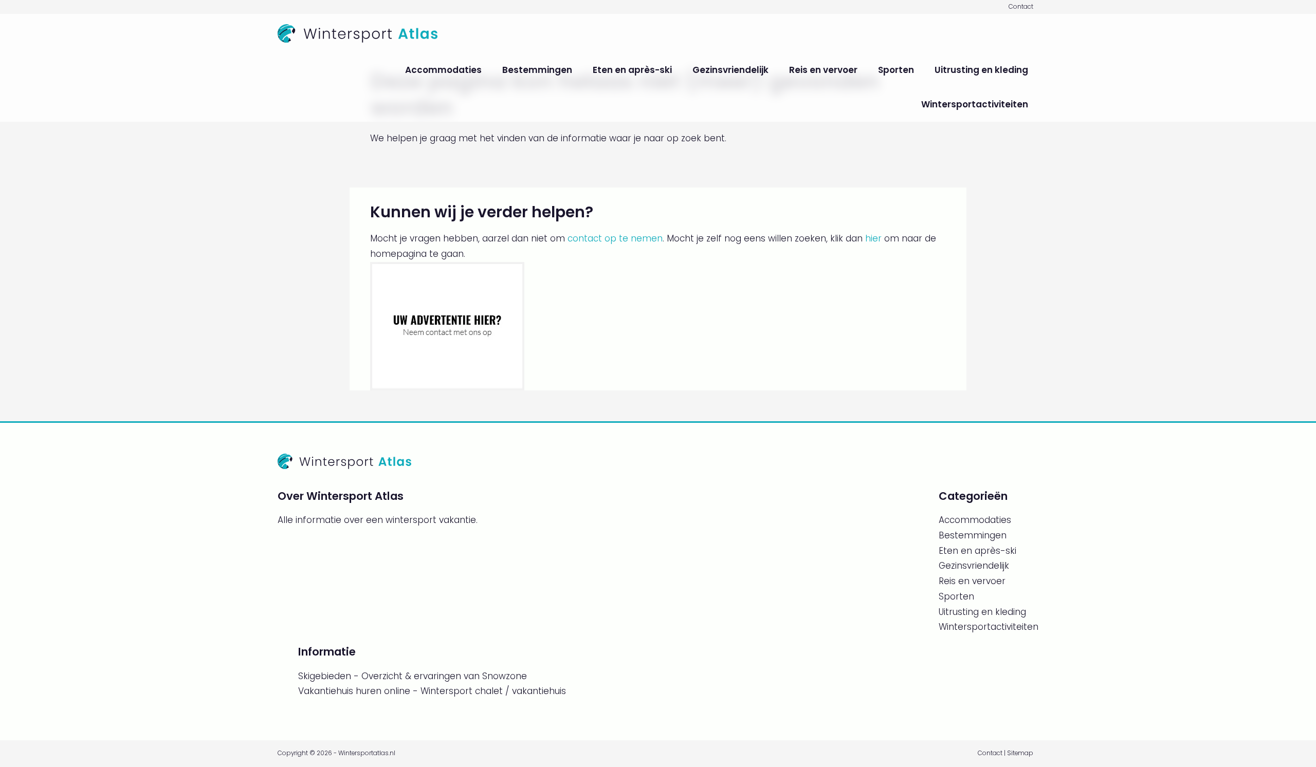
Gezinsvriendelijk (730, 70)
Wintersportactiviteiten (974, 104)
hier (873, 238)
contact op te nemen (615, 238)
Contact (1021, 7)
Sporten (896, 70)
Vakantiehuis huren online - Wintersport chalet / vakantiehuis (432, 691)
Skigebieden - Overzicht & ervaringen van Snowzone (412, 676)
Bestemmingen (537, 70)
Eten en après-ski (632, 70)
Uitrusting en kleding (981, 70)
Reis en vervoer (823, 70)
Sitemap (1020, 753)
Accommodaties (443, 70)
